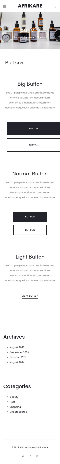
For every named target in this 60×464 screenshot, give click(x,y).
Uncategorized (18, 412)
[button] (33, 128)
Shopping (15, 407)
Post (12, 402)
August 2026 (17, 347)
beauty (14, 397)
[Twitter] (23, 456)
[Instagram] (37, 456)
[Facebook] (30, 456)
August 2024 (17, 362)
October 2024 (18, 357)
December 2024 (19, 352)
